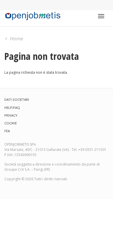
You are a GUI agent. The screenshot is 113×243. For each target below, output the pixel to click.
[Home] (32, 16)
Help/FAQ (12, 107)
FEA (7, 131)
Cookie (10, 123)
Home (16, 38)
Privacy (10, 115)
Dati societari (16, 99)
